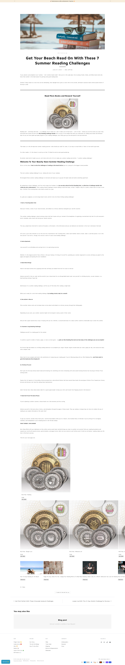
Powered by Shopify (18, 660)
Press (63, 646)
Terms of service (40, 660)
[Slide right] (110, 1)
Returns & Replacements (52, 648)
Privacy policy (33, 660)
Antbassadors (65, 642)
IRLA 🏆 (16, 646)
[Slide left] (15, 1)
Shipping (48, 646)
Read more (23, 579)
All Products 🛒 (17, 652)
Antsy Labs (19, 659)
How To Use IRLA (34, 646)
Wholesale (48, 650)
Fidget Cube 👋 (18, 642)
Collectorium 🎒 (18, 644)
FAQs (47, 642)
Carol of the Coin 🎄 (19, 650)
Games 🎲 (16, 648)
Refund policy (26, 660)
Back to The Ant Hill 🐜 (63, 592)
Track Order (49, 644)
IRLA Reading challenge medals (47, 133)
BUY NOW (24, 499)
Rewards (64, 644)
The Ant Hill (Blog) (34, 644)
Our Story (32, 642)
